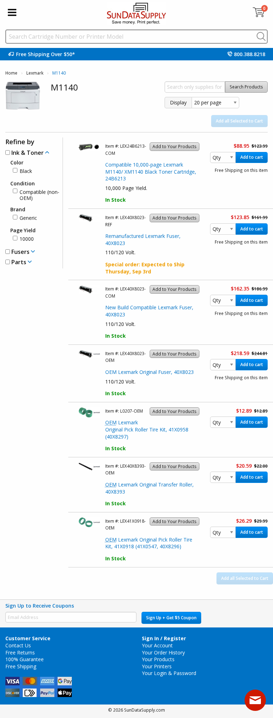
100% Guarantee (24, 659)
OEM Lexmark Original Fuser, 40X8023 (149, 372)
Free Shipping (20, 666)
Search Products (246, 87)
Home (11, 73)
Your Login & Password (169, 673)
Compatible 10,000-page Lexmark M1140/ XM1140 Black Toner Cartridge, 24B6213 (150, 171)
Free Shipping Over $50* (45, 54)
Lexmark (34, 73)
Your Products (158, 659)
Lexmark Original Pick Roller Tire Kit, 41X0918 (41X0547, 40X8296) (148, 543)
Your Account (157, 645)
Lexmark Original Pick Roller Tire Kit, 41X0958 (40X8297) (146, 429)
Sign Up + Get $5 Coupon (171, 618)
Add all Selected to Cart (239, 121)
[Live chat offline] (255, 700)
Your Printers (157, 666)
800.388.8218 (249, 54)
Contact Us (18, 645)
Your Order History (163, 652)
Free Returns (20, 652)
